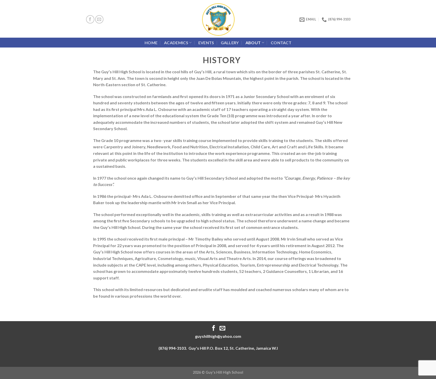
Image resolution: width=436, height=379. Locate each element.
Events (206, 42)
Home (151, 42)
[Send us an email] (99, 19)
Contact (281, 42)
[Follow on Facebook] (90, 19)
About (253, 42)
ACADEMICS (176, 42)
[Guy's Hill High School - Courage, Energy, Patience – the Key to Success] (218, 19)
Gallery (230, 42)
